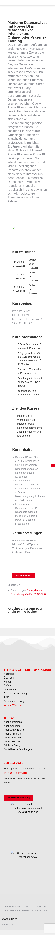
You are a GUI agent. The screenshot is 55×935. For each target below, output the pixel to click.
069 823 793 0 (13, 763)
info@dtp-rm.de (15, 772)
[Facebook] (7, 790)
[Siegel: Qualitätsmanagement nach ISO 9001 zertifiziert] (27, 825)
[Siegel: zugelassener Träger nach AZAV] (27, 874)
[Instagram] (16, 790)
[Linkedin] (32, 790)
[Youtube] (24, 790)
